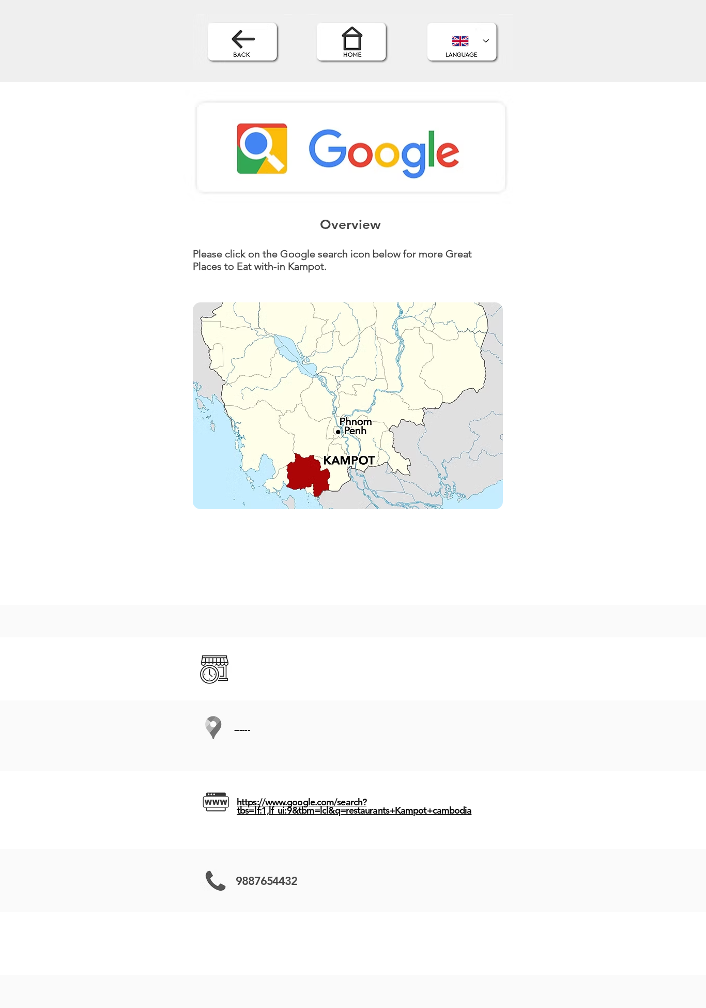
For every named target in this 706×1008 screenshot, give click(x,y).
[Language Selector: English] (470, 40)
